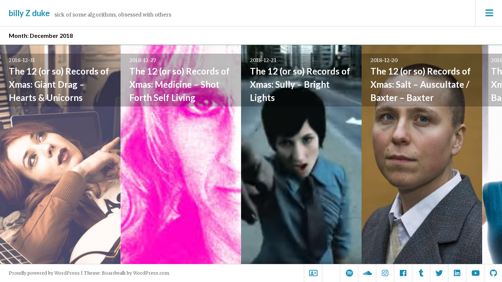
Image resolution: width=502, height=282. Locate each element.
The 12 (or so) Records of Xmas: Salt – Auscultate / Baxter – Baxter (420, 84)
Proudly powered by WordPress (44, 273)
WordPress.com (151, 273)
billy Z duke (29, 13)
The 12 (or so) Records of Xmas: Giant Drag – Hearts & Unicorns (59, 84)
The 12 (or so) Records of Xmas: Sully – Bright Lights (300, 84)
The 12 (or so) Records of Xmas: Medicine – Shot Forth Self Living (179, 84)
